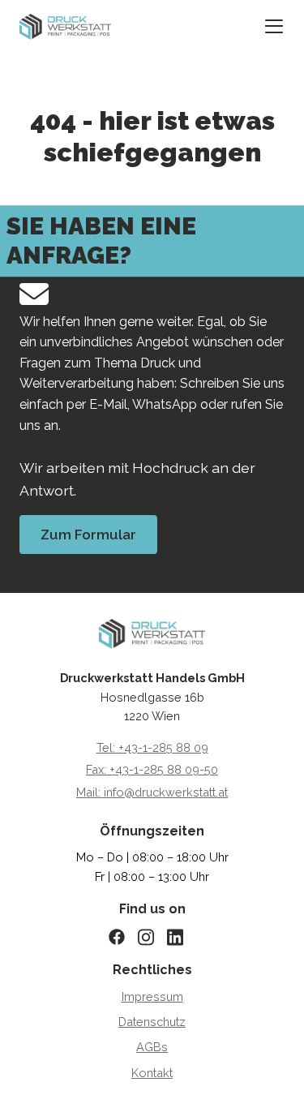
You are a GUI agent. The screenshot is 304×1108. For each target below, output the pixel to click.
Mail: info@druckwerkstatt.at (152, 792)
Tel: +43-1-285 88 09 (152, 747)
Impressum (152, 996)
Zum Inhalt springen (97, 27)
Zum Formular (88, 534)
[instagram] (152, 936)
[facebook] (123, 936)
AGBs (152, 1047)
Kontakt (152, 1073)
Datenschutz (152, 1022)
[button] (29, 1079)
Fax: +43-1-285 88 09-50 (152, 769)
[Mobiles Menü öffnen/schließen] (274, 27)
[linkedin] (181, 936)
